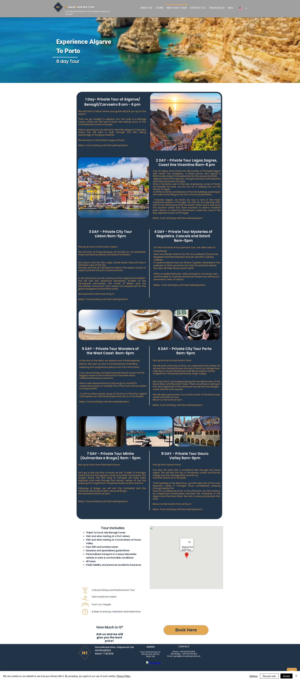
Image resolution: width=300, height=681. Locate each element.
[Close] (296, 676)
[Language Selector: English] (242, 8)
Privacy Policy (123, 676)
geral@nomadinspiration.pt (187, 656)
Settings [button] (254, 676)
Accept (286, 676)
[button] (186, 630)
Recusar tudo (269, 676)
